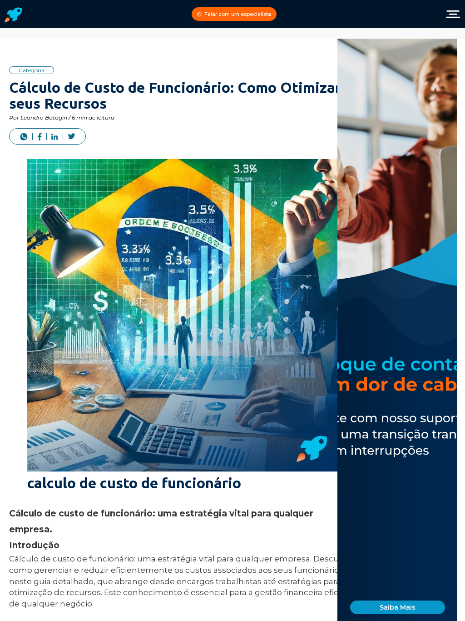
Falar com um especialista (237, 14)
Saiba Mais (398, 607)
